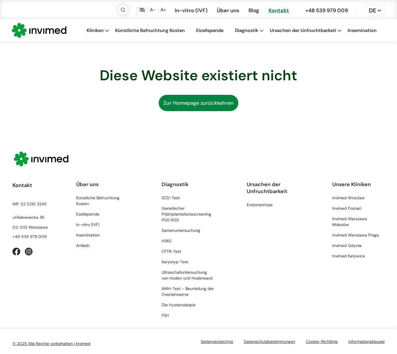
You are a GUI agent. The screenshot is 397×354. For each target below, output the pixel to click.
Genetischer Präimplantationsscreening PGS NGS (186, 214)
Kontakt (279, 10)
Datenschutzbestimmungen (269, 341)
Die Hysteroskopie (179, 304)
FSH (165, 315)
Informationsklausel (366, 341)
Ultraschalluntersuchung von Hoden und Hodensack (187, 275)
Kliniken (95, 30)
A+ (163, 10)
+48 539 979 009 (326, 10)
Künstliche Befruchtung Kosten (150, 30)
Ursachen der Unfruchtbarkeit (303, 30)
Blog (253, 10)
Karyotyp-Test (175, 261)
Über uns (228, 10)
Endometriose (260, 204)
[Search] (123, 10)
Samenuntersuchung (181, 230)
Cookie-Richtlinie (322, 341)
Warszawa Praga (355, 235)
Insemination (362, 30)
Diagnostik (246, 30)
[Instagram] (29, 251)
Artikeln (83, 245)
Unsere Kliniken (351, 184)
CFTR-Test (171, 251)
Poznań (346, 208)
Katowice (348, 256)
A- (153, 10)
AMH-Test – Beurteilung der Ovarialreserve (188, 291)
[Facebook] (16, 251)
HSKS (166, 240)
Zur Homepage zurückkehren (198, 103)
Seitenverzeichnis (217, 341)
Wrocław (348, 197)
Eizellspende (209, 30)
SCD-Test (171, 197)
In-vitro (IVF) (191, 10)
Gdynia (347, 245)
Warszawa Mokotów (349, 221)
